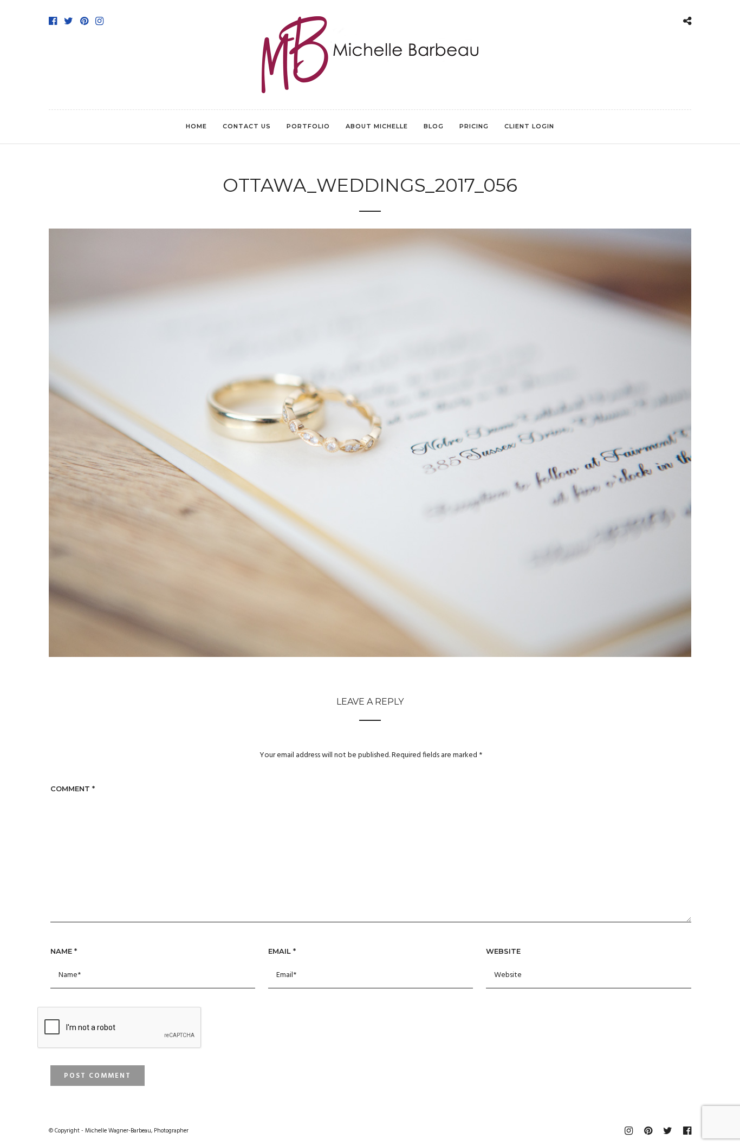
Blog (434, 126)
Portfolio (308, 126)
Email (282, 951)
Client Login (529, 126)
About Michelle (377, 126)
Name (63, 951)
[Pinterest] (84, 21)
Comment (72, 788)
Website (503, 951)
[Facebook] (53, 21)
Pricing (474, 126)
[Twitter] (68, 21)
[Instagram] (99, 21)
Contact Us (247, 126)
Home (196, 126)
